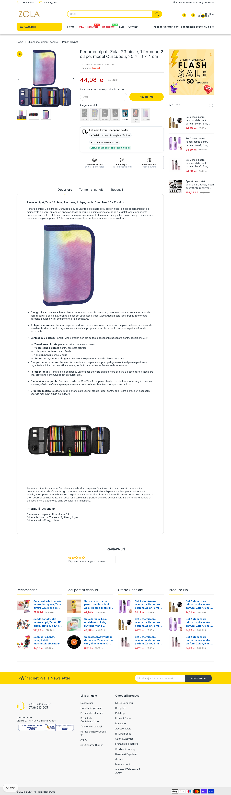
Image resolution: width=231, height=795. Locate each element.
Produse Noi (179, 590)
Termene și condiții (91, 726)
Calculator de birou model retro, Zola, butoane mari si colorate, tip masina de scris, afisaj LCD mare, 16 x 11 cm (98, 622)
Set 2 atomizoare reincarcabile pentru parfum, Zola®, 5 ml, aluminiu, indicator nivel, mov (199, 142)
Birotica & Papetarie (126, 754)
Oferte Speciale (130, 590)
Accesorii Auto (123, 728)
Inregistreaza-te (206, 2)
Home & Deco (123, 718)
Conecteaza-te (184, 2)
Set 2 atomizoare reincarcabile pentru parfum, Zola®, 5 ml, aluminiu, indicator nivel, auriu (199, 120)
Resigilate (120, 708)
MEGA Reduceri (124, 703)
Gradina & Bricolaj (125, 749)
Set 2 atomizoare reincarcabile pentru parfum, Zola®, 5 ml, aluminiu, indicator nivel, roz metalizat (199, 163)
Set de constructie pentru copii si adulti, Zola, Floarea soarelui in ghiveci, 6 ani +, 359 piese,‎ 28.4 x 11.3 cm (97, 605)
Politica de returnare (91, 713)
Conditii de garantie (91, 708)
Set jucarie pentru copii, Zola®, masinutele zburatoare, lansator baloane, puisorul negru (47, 640)
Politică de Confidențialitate (89, 720)
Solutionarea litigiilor (91, 745)
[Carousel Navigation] (211, 105)
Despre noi (86, 703)
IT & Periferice (123, 733)
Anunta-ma (147, 96)
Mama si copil (122, 764)
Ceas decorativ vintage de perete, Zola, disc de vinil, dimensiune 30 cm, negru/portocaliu (98, 640)
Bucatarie (120, 723)
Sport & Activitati (124, 738)
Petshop (120, 713)
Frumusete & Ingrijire (126, 743)
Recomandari (27, 590)
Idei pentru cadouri (82, 590)
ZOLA (29, 791)
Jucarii (119, 759)
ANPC (83, 739)
